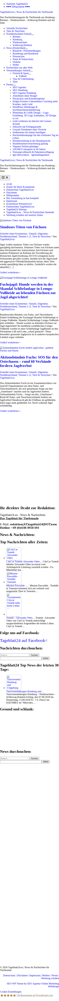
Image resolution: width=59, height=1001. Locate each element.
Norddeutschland (8, 236)
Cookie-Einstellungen (11, 991)
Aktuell (32, 233)
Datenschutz (9, 975)
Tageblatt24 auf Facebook (22, 640)
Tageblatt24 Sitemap (16, 209)
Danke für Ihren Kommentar (20, 187)
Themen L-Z (24, 236)
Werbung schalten (50, 978)
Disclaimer (11, 192)
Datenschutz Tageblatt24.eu (20, 189)
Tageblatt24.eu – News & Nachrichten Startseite (30, 212)
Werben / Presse (50, 975)
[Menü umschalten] (32, 34)
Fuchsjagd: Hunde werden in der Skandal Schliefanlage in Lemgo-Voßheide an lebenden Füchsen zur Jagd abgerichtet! (28, 290)
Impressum (11, 201)
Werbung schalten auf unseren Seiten (24, 215)
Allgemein (42, 233)
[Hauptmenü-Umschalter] (5, 177)
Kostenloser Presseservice (19, 203)
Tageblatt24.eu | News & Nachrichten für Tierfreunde (26, 12)
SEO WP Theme (15, 983)
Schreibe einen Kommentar (13, 233)
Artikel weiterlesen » (10, 272)
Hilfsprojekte (12, 195)
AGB (9, 184)
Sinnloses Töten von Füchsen (23, 227)
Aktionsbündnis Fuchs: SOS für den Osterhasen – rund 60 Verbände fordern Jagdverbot (29, 361)
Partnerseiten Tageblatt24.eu (20, 206)
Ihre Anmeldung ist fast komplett (22, 198)
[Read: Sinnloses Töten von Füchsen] (15, 220)
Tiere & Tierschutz (41, 236)
